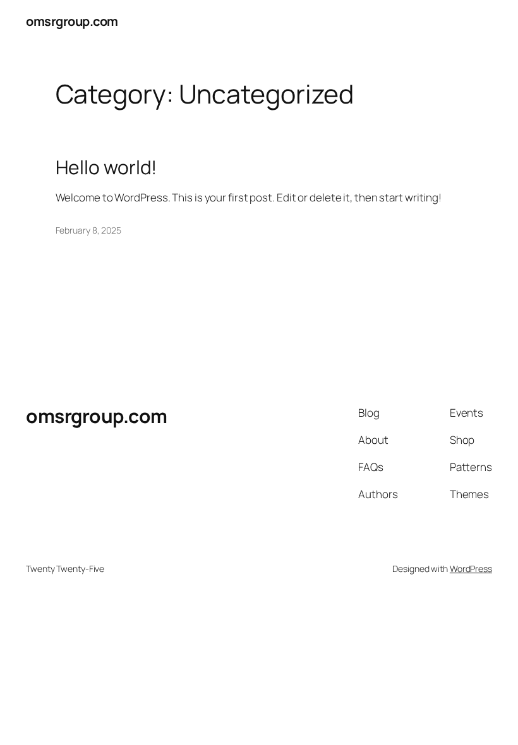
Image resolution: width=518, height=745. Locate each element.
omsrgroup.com (72, 21)
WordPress (471, 569)
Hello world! (106, 167)
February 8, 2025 (88, 230)
